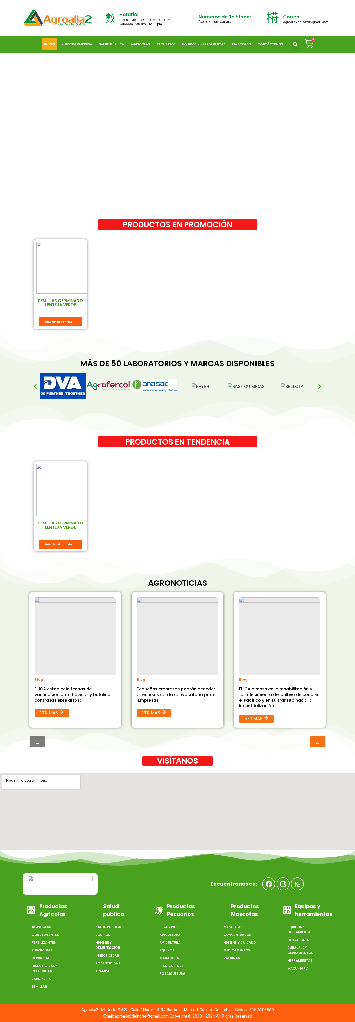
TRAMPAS (103, 971)
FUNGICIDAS (42, 950)
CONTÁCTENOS (270, 44)
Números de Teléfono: (225, 16)
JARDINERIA (41, 979)
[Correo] (272, 17)
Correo (291, 16)
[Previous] (37, 741)
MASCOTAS (241, 44)
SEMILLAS (39, 986)
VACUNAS (231, 958)
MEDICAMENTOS (236, 950)
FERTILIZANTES (44, 942)
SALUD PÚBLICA (111, 44)
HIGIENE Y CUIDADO (239, 942)
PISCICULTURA (172, 966)
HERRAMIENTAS (300, 960)
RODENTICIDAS (108, 963)
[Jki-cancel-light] (297, 883)
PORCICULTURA (172, 973)
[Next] (318, 741)
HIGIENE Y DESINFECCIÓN (108, 945)
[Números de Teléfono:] (189, 18)
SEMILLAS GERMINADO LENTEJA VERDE (60, 303)
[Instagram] (283, 883)
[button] (295, 44)
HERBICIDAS (41, 958)
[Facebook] (268, 883)
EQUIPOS (103, 934)
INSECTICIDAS (107, 955)
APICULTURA (170, 934)
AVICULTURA (170, 942)
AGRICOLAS (140, 44)
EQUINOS (167, 950)
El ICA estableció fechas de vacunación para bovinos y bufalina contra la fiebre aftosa (72, 694)
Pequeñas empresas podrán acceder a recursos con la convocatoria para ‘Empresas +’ (176, 694)
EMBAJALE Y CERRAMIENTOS (300, 950)
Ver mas (49, 713)
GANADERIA (169, 958)
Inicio (49, 44)
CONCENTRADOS (237, 934)
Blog (39, 679)
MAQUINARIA (298, 968)
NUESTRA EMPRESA (76, 44)
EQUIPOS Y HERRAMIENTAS (204, 44)
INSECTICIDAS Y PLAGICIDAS (45, 968)
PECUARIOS (166, 44)
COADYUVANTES (45, 934)
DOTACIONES (298, 940)
